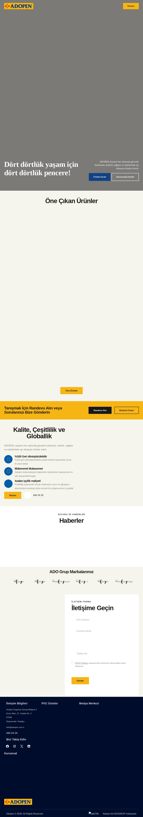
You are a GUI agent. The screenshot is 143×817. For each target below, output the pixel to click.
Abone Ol (103, 422)
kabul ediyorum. (95, 414)
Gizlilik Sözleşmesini (88, 414)
